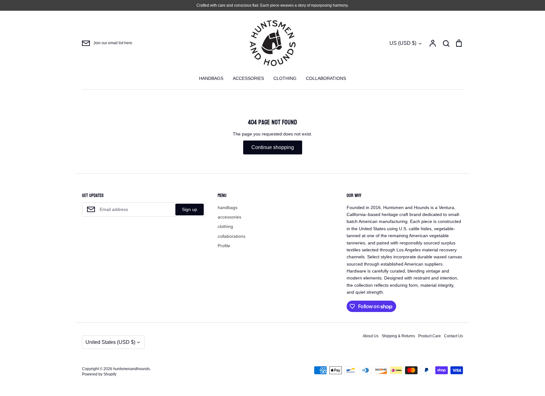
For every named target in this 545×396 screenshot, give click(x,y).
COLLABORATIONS (326, 78)
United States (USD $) (110, 342)
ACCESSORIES (248, 78)
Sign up (189, 209)
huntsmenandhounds (131, 369)
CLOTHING (284, 78)
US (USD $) (403, 43)
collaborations (231, 236)
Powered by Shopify (99, 374)
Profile (224, 245)
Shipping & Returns (398, 336)
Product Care (429, 336)
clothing (225, 226)
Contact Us (453, 336)
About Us (370, 336)
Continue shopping (272, 147)
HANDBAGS (211, 78)
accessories (229, 216)
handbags (227, 207)
